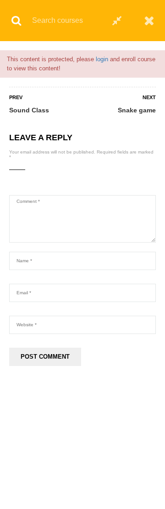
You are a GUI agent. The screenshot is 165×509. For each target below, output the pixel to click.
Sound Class (29, 110)
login (102, 59)
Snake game (137, 110)
